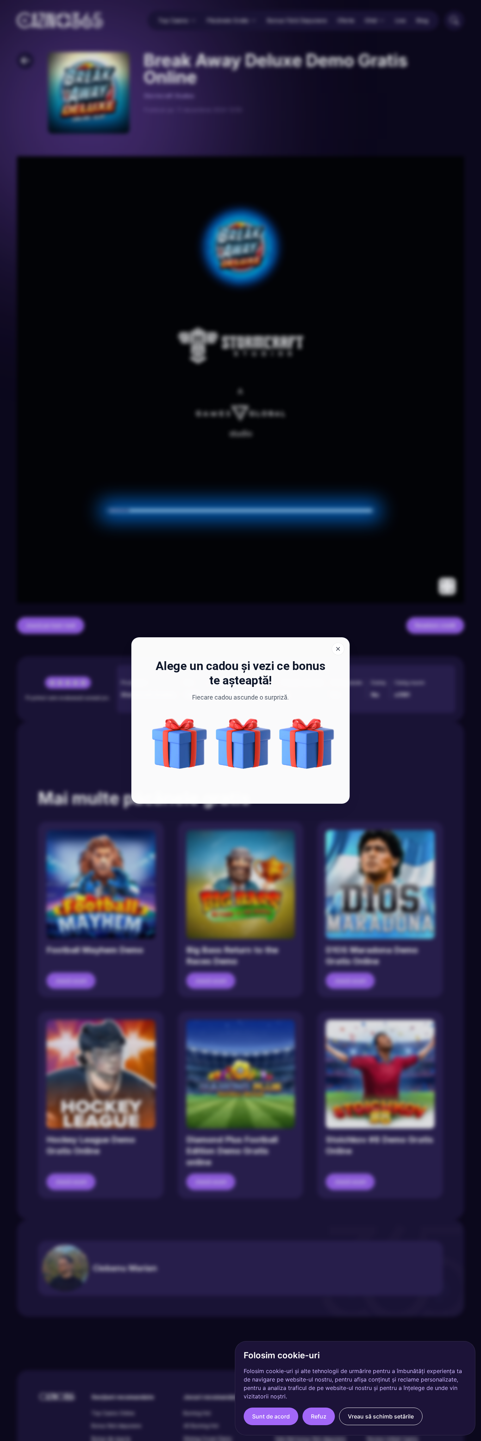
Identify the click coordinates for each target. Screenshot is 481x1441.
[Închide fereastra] (338, 649)
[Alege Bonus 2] (179, 743)
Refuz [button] (318, 1416)
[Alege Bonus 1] (243, 743)
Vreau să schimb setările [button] (381, 1416)
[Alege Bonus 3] (307, 743)
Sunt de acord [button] (271, 1416)
